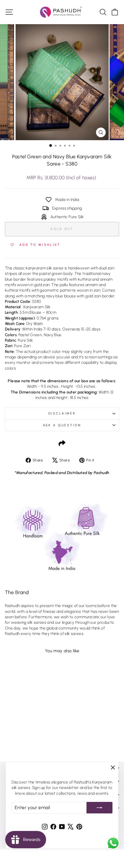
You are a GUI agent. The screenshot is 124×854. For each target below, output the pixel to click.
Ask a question (62, 425)
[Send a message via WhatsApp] (113, 843)
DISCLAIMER (62, 413)
